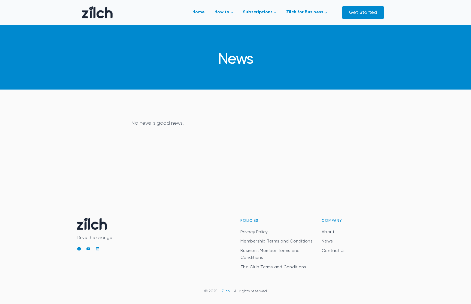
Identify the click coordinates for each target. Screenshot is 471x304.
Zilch (226, 291)
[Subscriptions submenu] (275, 12)
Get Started (363, 12)
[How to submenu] (232, 12)
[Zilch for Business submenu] (325, 12)
